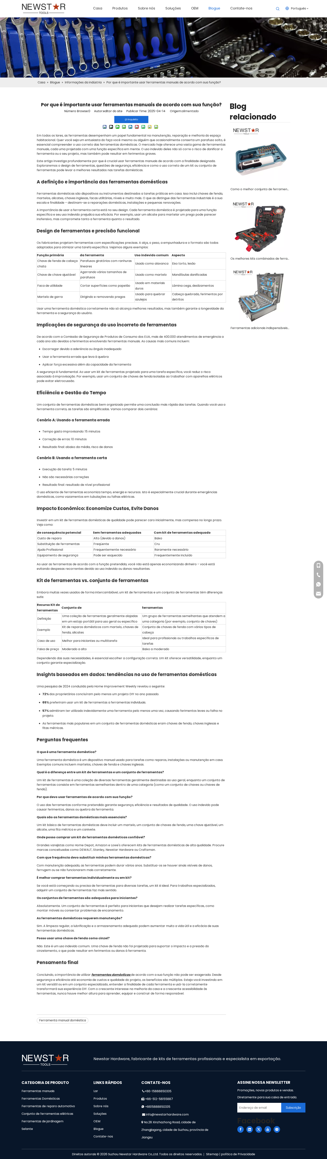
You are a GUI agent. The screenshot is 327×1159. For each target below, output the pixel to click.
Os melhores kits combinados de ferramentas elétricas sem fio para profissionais (260, 258)
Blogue (98, 1129)
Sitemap (212, 1154)
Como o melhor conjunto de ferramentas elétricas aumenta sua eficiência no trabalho (260, 189)
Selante (27, 1129)
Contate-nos (103, 1136)
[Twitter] (258, 1129)
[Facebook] (240, 1129)
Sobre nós (100, 1106)
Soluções (100, 1114)
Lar (95, 1091)
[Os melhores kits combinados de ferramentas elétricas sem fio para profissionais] (260, 225)
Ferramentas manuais (38, 1091)
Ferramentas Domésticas (41, 1098)
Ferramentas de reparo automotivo (48, 1106)
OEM (96, 1121)
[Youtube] (268, 1129)
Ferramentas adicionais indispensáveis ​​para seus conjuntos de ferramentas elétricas (260, 328)
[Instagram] (277, 1129)
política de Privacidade (238, 1154)
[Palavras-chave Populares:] (277, 8)
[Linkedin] (249, 1129)
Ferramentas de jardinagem (42, 1121)
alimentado (190, 111)
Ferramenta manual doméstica (62, 1020)
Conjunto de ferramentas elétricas (47, 1114)
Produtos (100, 1098)
